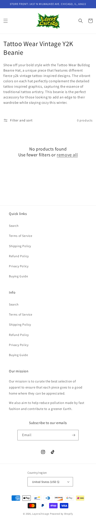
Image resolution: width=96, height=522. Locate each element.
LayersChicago (40, 513)
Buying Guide (18, 276)
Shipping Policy (20, 246)
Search (14, 226)
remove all (67, 155)
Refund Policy (19, 256)
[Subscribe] (73, 435)
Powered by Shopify (61, 513)
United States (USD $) (45, 482)
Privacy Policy (18, 266)
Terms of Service (20, 236)
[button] (5, 21)
